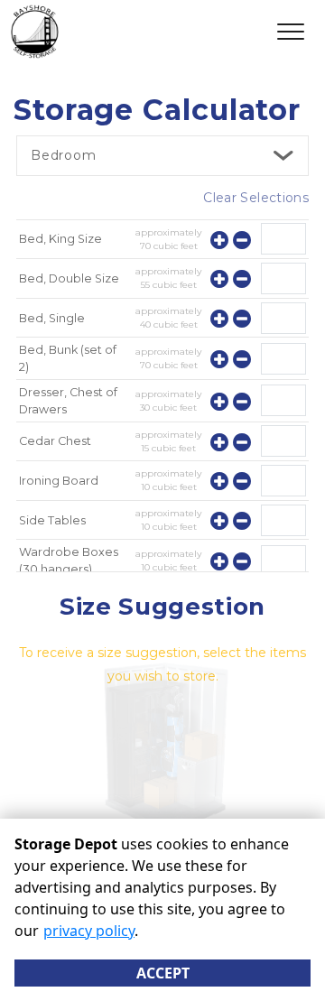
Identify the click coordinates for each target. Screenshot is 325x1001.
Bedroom (64, 155)
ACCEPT (163, 973)
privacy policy (89, 931)
